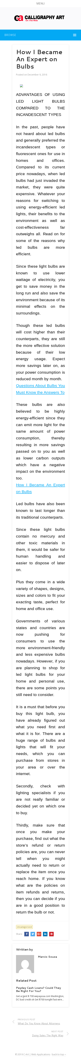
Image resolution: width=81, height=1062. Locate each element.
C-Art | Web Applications (36, 1054)
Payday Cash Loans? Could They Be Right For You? (38, 989)
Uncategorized (24, 926)
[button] (40, 3)
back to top (58, 1054)
